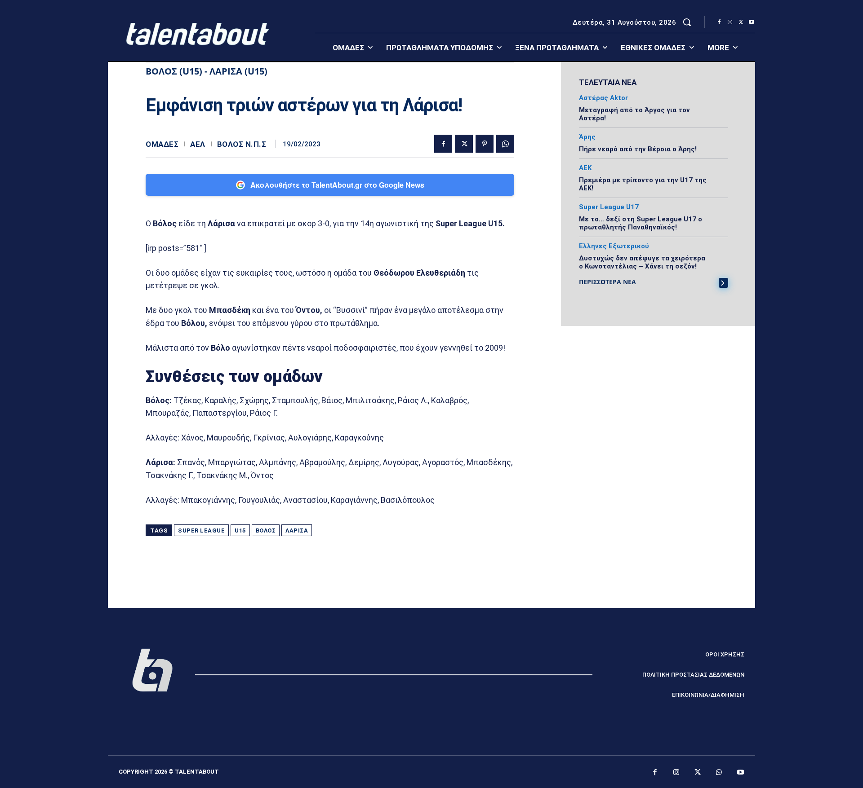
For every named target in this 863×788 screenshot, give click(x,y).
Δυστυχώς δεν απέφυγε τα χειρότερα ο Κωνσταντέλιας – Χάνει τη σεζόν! (642, 262)
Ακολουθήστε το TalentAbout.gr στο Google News (337, 185)
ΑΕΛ (197, 144)
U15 (240, 530)
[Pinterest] (485, 144)
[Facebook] (719, 22)
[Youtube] (751, 22)
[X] (740, 22)
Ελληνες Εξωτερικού (614, 246)
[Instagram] (730, 22)
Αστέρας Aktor (603, 98)
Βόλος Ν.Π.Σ (242, 144)
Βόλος (266, 530)
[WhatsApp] (505, 144)
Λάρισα (296, 530)
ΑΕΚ (585, 168)
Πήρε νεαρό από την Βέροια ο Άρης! (638, 149)
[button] (687, 22)
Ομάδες (162, 144)
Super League (201, 530)
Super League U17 (609, 207)
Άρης (587, 137)
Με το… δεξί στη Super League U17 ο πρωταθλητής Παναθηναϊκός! (640, 223)
